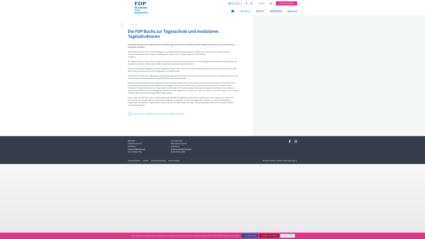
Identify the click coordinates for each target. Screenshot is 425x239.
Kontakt (262, 3)
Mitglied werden (286, 3)
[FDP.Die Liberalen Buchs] (142, 4)
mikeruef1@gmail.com (136, 149)
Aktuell (245, 11)
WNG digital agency (290, 161)
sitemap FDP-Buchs (134, 161)
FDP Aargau (235, 3)
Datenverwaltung (174, 161)
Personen (276, 11)
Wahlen (292, 11)
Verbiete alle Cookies (269, 236)
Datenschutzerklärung (158, 161)
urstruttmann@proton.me (181, 149)
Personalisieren (287, 236)
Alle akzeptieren (250, 236)
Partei (260, 11)
